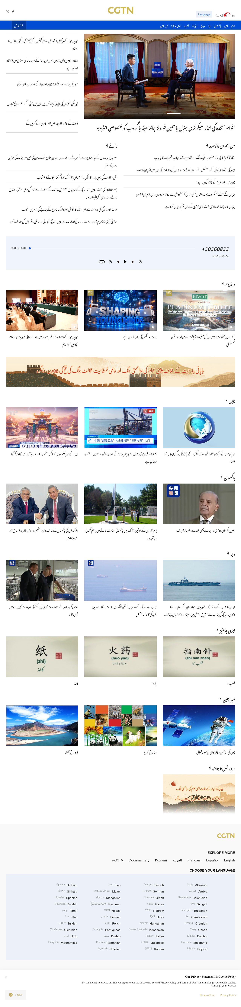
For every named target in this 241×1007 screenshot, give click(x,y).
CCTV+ (117, 860)
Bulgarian (194, 910)
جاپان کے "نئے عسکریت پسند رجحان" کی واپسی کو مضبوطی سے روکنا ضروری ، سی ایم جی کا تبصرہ (185, 194)
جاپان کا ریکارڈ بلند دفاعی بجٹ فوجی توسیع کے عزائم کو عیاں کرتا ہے (200, 206)
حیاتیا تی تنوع (150, 751)
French (154, 885)
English (229, 860)
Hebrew (154, 910)
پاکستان (229, 477)
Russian (109, 949)
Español (212, 860)
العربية (177, 860)
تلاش (16, 25)
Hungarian (152, 923)
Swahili (66, 904)
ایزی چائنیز (227, 630)
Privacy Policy (228, 995)
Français (194, 860)
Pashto (112, 936)
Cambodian (196, 917)
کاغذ (76, 683)
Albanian (197, 885)
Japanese (152, 942)
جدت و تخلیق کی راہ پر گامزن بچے (140, 336)
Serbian (66, 885)
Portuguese (106, 930)
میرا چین (229, 698)
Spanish (66, 898)
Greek (154, 898)
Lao (114, 885)
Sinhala (67, 891)
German (153, 891)
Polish (112, 923)
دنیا (232, 553)
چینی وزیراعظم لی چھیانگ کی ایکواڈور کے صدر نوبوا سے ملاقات (182, 127)
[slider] (30, 248)
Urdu (70, 936)
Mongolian (107, 898)
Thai (71, 917)
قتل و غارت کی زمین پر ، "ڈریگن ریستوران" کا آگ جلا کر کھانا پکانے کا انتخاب (77, 177)
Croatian (196, 923)
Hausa (155, 904)
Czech (198, 930)
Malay (107, 891)
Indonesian (146, 930)
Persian (110, 917)
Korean (154, 949)
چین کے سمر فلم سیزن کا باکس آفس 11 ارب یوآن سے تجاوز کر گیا (44, 453)
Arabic (198, 891)
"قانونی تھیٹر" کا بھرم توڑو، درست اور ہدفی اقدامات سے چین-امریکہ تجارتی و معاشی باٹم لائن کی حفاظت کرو (63, 221)
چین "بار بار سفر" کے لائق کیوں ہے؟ (215, 181)
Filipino (197, 949)
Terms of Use (207, 995)
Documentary (139, 860)
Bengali (199, 904)
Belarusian (192, 898)
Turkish (67, 923)
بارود (154, 683)
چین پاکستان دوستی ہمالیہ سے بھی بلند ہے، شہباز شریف (206, 530)
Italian (155, 936)
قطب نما (230, 683)
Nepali (112, 910)
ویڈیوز (230, 283)
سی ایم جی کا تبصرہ (222, 145)
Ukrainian (63, 930)
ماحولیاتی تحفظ (71, 751)
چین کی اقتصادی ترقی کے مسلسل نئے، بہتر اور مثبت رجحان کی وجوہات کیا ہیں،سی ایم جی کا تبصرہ (186, 169)
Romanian (108, 942)
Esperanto (194, 942)
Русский (161, 860)
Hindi (157, 917)
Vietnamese (62, 942)
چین (232, 400)
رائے (113, 145)
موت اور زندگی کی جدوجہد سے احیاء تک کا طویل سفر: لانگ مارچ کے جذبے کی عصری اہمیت (69, 209)
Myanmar (105, 904)
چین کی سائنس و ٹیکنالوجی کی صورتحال (215, 751)
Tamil (70, 910)
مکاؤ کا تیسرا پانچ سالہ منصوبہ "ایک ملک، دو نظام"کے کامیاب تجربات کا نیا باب (194, 157)
